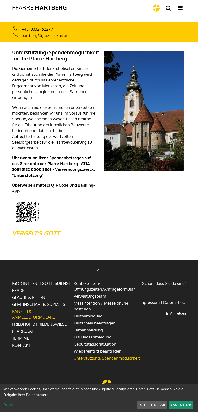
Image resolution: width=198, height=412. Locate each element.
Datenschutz (174, 302)
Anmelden (177, 313)
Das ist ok (180, 405)
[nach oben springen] (99, 270)
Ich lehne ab (152, 405)
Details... (10, 405)
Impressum (149, 302)
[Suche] (168, 8)
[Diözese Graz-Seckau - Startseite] (156, 8)
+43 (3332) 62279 (37, 29)
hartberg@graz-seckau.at (45, 35)
